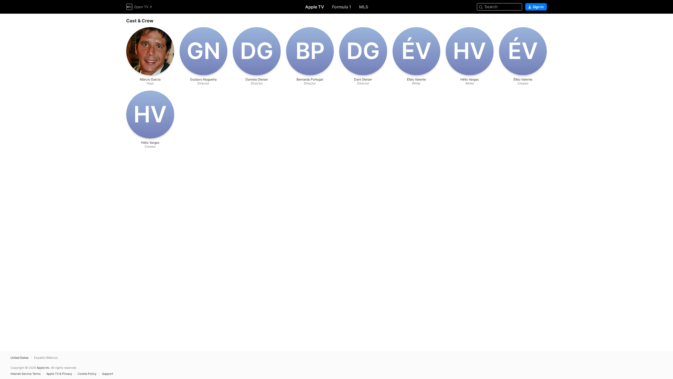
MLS (363, 6)
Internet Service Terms (26, 373)
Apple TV (314, 6)
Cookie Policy (87, 373)
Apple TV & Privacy (59, 373)
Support (107, 373)
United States (20, 357)
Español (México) (46, 357)
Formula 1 (341, 6)
